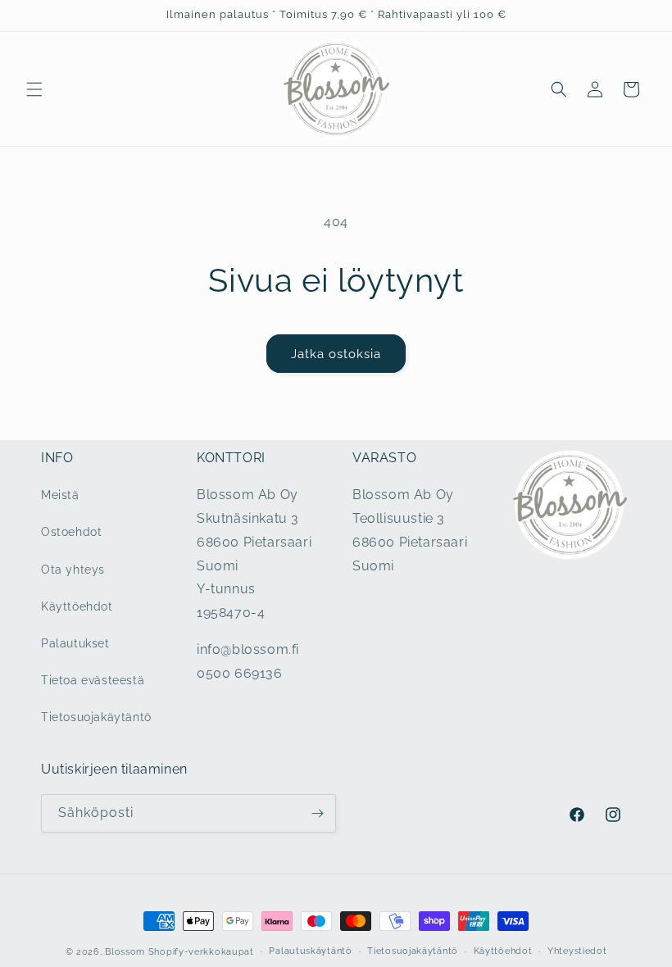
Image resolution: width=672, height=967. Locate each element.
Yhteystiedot (576, 951)
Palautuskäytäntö (310, 951)
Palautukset (75, 643)
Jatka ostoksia (336, 354)
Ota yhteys (73, 569)
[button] (34, 89)
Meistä (60, 495)
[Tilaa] (317, 813)
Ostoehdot (71, 531)
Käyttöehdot (77, 606)
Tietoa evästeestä (92, 680)
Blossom (125, 952)
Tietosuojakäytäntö (96, 717)
